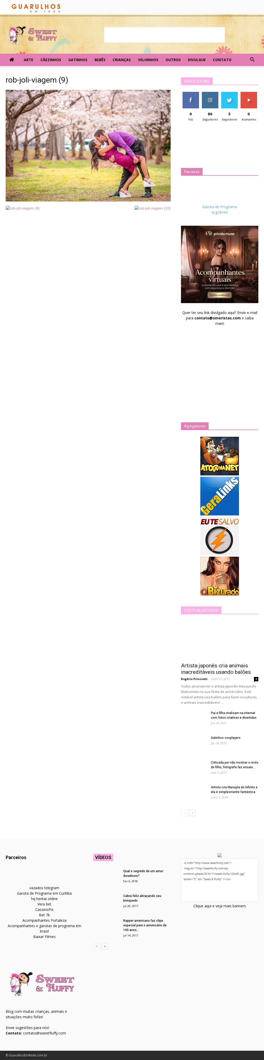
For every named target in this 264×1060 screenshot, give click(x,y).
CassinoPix (44, 909)
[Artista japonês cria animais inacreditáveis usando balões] (219, 640)
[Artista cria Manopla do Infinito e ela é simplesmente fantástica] (194, 794)
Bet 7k (44, 914)
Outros (173, 59)
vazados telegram (44, 887)
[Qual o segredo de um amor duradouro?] (106, 878)
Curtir (190, 94)
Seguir (210, 94)
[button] (252, 60)
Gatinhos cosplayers (226, 738)
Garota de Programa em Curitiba (44, 893)
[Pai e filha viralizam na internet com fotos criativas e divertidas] (194, 720)
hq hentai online (44, 898)
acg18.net (220, 212)
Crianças (122, 59)
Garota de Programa (219, 206)
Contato (222, 59)
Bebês (100, 59)
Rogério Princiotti (194, 679)
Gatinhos (77, 59)
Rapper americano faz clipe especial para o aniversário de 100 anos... (145, 925)
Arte (28, 59)
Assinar (248, 94)
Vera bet (44, 904)
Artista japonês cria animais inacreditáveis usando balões (216, 668)
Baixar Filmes (44, 936)
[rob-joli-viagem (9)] (88, 200)
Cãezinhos (50, 59)
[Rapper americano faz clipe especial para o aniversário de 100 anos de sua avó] (106, 927)
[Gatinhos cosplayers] (194, 744)
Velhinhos (148, 59)
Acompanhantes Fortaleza (44, 920)
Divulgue (197, 59)
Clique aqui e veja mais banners (219, 905)
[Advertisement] (164, 35)
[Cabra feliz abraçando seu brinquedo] (106, 903)
